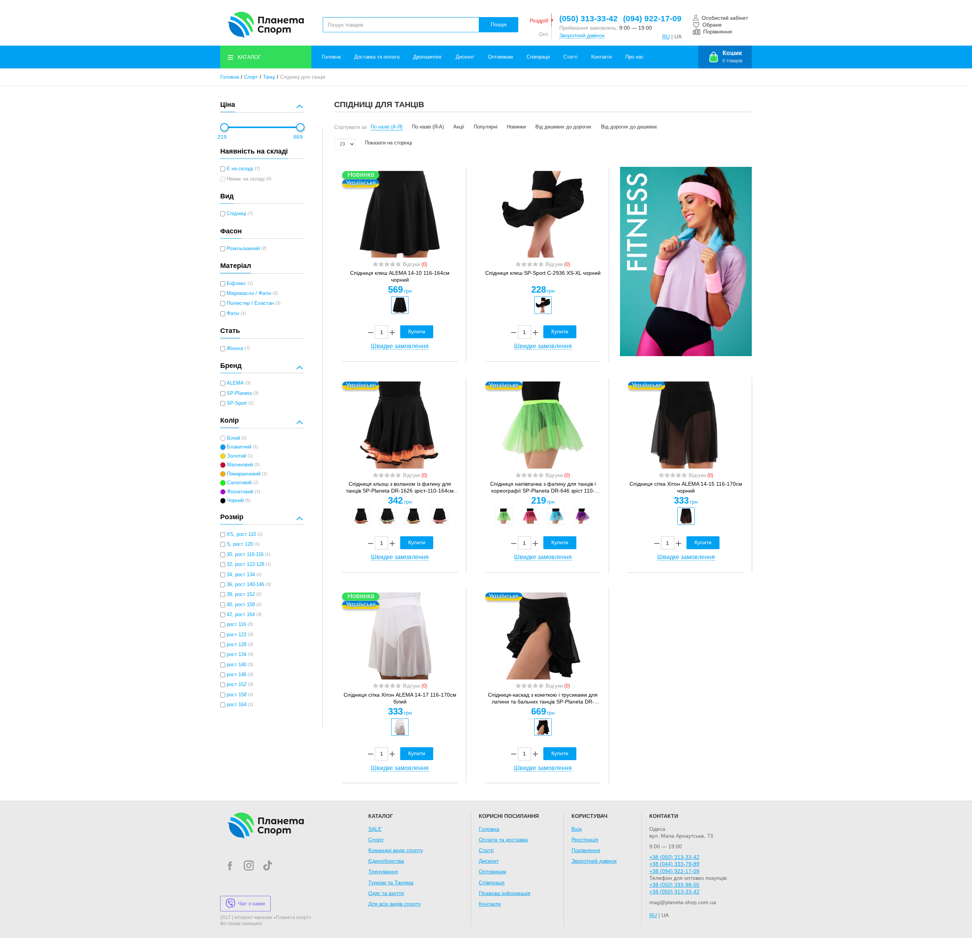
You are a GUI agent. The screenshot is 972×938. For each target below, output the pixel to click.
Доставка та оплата (376, 57)
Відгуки (415, 264)
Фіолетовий (240, 491)
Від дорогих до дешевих (629, 127)
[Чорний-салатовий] (387, 516)
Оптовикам (500, 57)
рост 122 (236, 634)
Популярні (485, 127)
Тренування (383, 871)
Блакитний (239, 447)
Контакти (601, 57)
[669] (300, 127)
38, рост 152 (241, 594)
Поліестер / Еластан (250, 303)
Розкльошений (243, 248)
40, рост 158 (241, 604)
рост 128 (236, 644)
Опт (543, 34)
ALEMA (235, 383)
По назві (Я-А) (428, 127)
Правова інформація (504, 893)
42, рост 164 (241, 614)
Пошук (499, 24)
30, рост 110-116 (245, 554)
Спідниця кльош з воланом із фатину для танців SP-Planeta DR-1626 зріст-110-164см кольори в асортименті (400, 487)
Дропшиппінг (427, 57)
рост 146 (236, 674)
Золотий (236, 456)
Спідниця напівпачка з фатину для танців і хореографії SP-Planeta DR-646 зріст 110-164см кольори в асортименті (543, 487)
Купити (416, 331)
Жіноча (235, 348)
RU (666, 36)
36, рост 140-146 (245, 584)
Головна (331, 57)
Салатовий (239, 482)
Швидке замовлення (400, 346)
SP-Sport (237, 403)
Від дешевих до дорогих (563, 127)
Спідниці (236, 213)
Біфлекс (236, 283)
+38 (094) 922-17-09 (674, 871)
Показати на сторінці (388, 143)
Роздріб (539, 20)
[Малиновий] (530, 516)
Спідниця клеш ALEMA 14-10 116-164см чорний (400, 276)
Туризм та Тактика (390, 882)
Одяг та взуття (386, 893)
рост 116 (236, 624)
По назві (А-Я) (386, 127)
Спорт (251, 77)
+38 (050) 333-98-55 (674, 885)
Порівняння (585, 850)
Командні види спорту (395, 850)
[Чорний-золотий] (413, 516)
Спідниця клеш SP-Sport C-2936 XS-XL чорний (543, 273)
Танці (269, 77)
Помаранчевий (243, 474)
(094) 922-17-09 (652, 18)
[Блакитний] (556, 516)
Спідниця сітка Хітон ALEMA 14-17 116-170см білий (400, 698)
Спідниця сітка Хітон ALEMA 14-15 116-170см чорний (686, 487)
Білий (233, 438)
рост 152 (236, 684)
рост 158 (236, 694)
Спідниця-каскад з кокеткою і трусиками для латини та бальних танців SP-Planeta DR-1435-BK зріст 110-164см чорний (543, 698)
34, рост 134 (241, 574)
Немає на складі (246, 179)
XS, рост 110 (241, 534)
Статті (570, 57)
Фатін (233, 313)
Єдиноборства (386, 861)
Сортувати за (350, 127)
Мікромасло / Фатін (249, 293)
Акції (458, 127)
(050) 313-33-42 (588, 18)
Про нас (634, 57)
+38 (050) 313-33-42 (674, 857)
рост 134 (236, 654)
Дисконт (465, 57)
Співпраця (538, 57)
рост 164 (236, 704)
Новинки (516, 127)
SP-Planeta (239, 393)
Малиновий (240, 464)
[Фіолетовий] (582, 516)
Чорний (235, 500)
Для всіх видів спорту (394, 904)
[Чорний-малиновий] (439, 516)
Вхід (576, 829)
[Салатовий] (504, 516)
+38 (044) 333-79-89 (674, 864)
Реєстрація (584, 840)
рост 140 (236, 664)
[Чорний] (400, 305)
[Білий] (400, 727)
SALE (375, 829)
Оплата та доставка (503, 840)
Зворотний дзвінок (581, 35)
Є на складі (240, 168)
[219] (224, 127)
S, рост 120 (240, 544)
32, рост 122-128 (245, 564)
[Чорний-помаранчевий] (361, 516)
